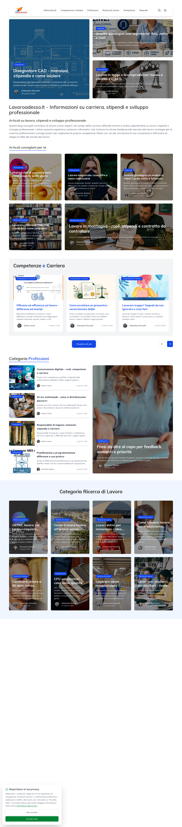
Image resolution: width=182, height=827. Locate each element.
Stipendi (143, 10)
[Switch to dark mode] (165, 10)
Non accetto (32, 812)
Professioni (92, 10)
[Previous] (162, 344)
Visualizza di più (84, 344)
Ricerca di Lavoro (111, 10)
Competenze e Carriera (72, 10)
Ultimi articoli (49, 10)
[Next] (170, 344)
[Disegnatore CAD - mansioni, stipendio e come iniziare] (49, 59)
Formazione (129, 10)
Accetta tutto (32, 819)
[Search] (159, 10)
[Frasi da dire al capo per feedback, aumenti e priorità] (133, 419)
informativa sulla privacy (26, 806)
